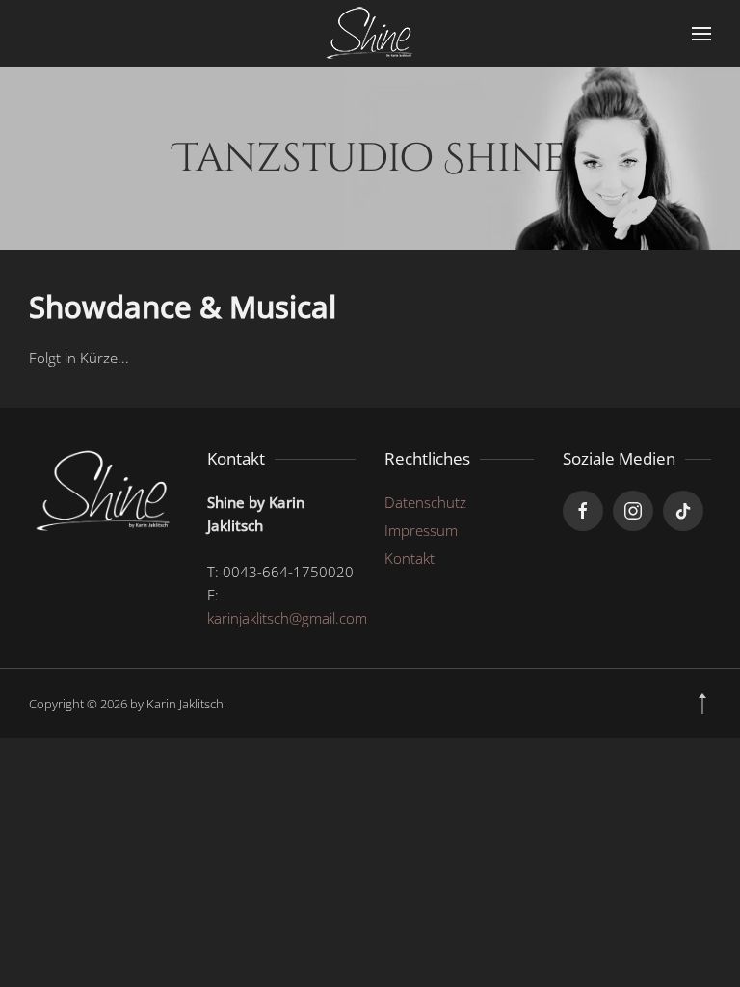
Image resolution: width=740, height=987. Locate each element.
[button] (701, 33)
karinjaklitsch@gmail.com (287, 617)
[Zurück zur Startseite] (370, 33)
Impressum (421, 530)
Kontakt (409, 558)
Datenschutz (425, 502)
